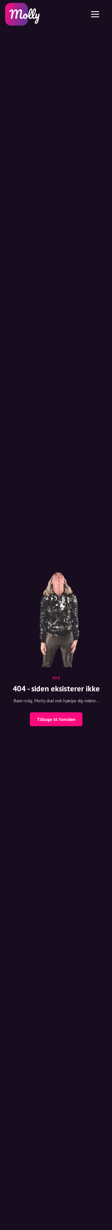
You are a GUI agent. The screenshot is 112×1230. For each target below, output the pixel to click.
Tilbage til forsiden (56, 719)
